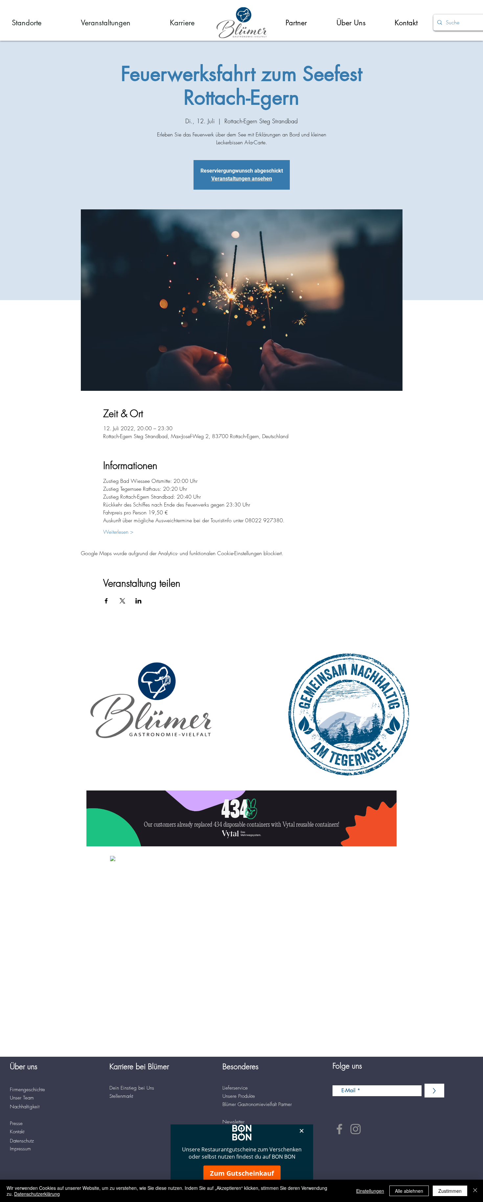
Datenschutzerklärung (37, 1193)
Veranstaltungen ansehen (241, 179)
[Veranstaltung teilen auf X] (122, 600)
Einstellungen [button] (370, 1191)
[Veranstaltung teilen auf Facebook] (106, 600)
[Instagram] (355, 1129)
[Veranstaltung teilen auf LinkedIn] (138, 600)
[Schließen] (475, 1191)
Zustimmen (450, 1191)
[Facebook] (339, 1129)
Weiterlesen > (118, 531)
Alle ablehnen (409, 1191)
